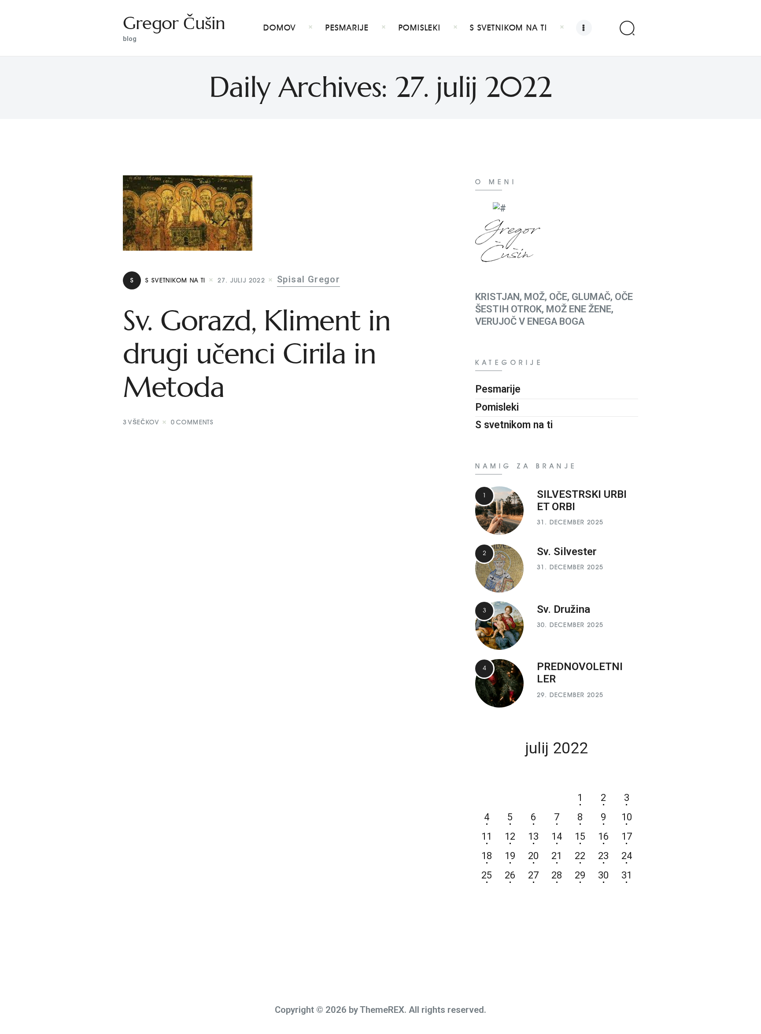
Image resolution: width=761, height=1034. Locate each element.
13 (533, 836)
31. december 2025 (570, 522)
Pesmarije (498, 389)
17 (626, 836)
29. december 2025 (570, 695)
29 (580, 875)
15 (580, 836)
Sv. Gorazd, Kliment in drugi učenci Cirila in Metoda (256, 354)
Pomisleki (497, 407)
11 (486, 836)
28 (556, 875)
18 (486, 855)
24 (626, 855)
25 (486, 875)
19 (510, 855)
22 (580, 855)
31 (626, 875)
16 (603, 836)
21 (556, 855)
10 (626, 817)
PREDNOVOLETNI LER (580, 672)
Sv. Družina (563, 609)
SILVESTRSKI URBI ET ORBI (582, 500)
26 (510, 875)
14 (556, 836)
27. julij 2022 (242, 280)
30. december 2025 (570, 625)
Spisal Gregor (308, 279)
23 (603, 855)
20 (533, 855)
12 (510, 836)
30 (603, 875)
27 (533, 875)
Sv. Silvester (567, 551)
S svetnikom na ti (168, 280)
